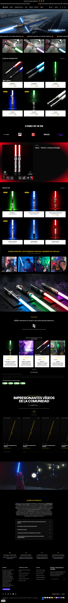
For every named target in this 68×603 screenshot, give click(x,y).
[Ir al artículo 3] (12, 178)
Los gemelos (34, 83)
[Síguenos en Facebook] (3, 594)
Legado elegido (34, 241)
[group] (34, 21)
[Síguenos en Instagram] (8, 594)
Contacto (36, 7)
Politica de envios (39, 573)
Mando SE (12, 83)
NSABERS (37, 145)
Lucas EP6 (34, 112)
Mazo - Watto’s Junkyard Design (47, 148)
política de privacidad (40, 570)
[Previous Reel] (62, 452)
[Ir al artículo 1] (4, 178)
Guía (26, 7)
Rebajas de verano (19, 7)
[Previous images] (3, 264)
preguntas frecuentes (23, 575)
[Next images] (64, 264)
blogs (41, 7)
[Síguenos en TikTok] (15, 594)
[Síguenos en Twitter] (5, 594)
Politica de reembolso (40, 571)
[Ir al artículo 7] (27, 178)
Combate (55, 83)
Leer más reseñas (34, 372)
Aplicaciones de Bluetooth (24, 573)
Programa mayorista (40, 579)
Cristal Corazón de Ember (34, 212)
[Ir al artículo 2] (8, 178)
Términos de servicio (40, 575)
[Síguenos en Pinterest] (10, 594)
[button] (33, 369)
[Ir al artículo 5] (20, 178)
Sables (11, 7)
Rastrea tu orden (22, 580)
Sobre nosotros (22, 576)
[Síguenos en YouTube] (13, 594)
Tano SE (55, 112)
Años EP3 (12, 112)
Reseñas (31, 7)
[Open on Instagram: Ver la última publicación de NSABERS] (12, 433)
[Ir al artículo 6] (23, 178)
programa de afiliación (40, 577)
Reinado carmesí (55, 241)
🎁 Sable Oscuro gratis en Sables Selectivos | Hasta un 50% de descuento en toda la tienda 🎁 (34, 3)
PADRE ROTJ (12, 212)
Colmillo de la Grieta (12, 241)
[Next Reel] (64, 452)
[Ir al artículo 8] (31, 178)
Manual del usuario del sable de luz (24, 570)
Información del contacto (24, 578)
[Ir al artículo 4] (16, 178)
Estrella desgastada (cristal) (55, 212)
